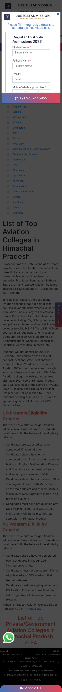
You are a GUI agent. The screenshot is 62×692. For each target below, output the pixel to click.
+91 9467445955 (32, 98)
